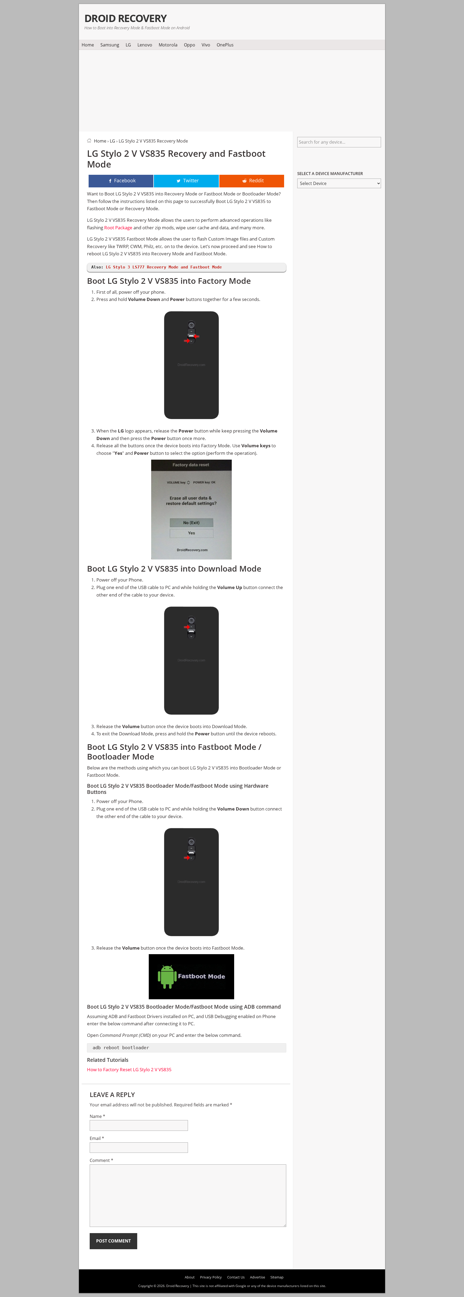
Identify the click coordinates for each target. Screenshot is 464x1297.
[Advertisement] (232, 89)
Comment (101, 1160)
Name (97, 1116)
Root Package (118, 227)
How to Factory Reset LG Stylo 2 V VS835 (129, 1069)
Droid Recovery (125, 18)
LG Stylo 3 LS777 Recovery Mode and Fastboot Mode (164, 267)
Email (97, 1138)
